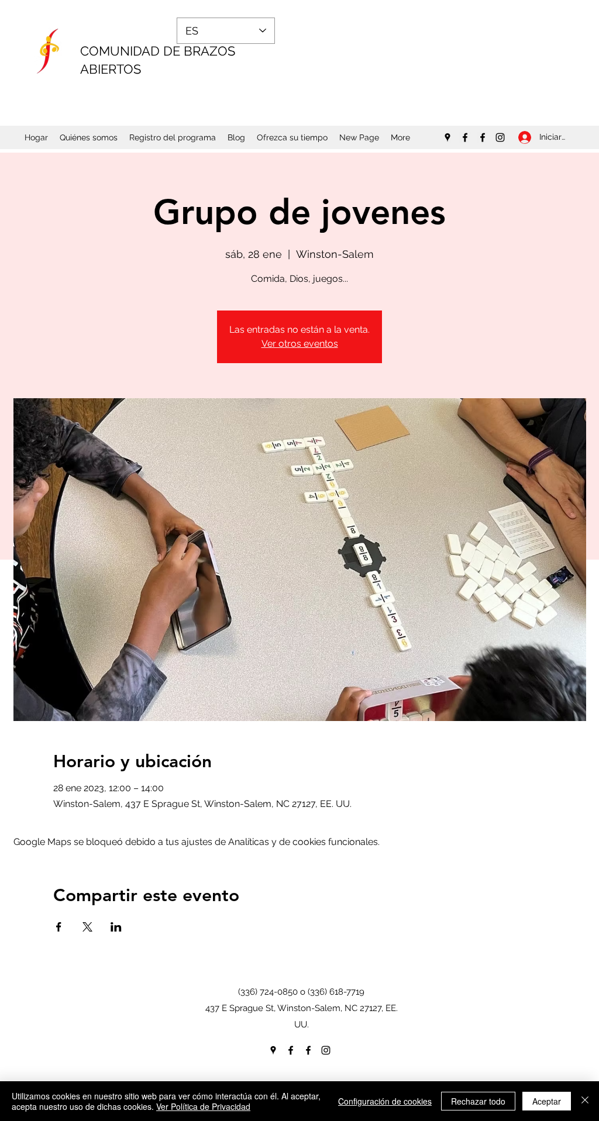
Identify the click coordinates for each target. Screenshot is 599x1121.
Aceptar (546, 1101)
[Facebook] (465, 137)
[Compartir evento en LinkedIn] (116, 927)
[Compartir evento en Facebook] (58, 927)
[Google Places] (447, 137)
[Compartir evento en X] (87, 927)
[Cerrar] (585, 1101)
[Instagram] (500, 137)
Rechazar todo (478, 1101)
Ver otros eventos (299, 343)
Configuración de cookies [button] (385, 1101)
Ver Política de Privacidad (203, 1106)
